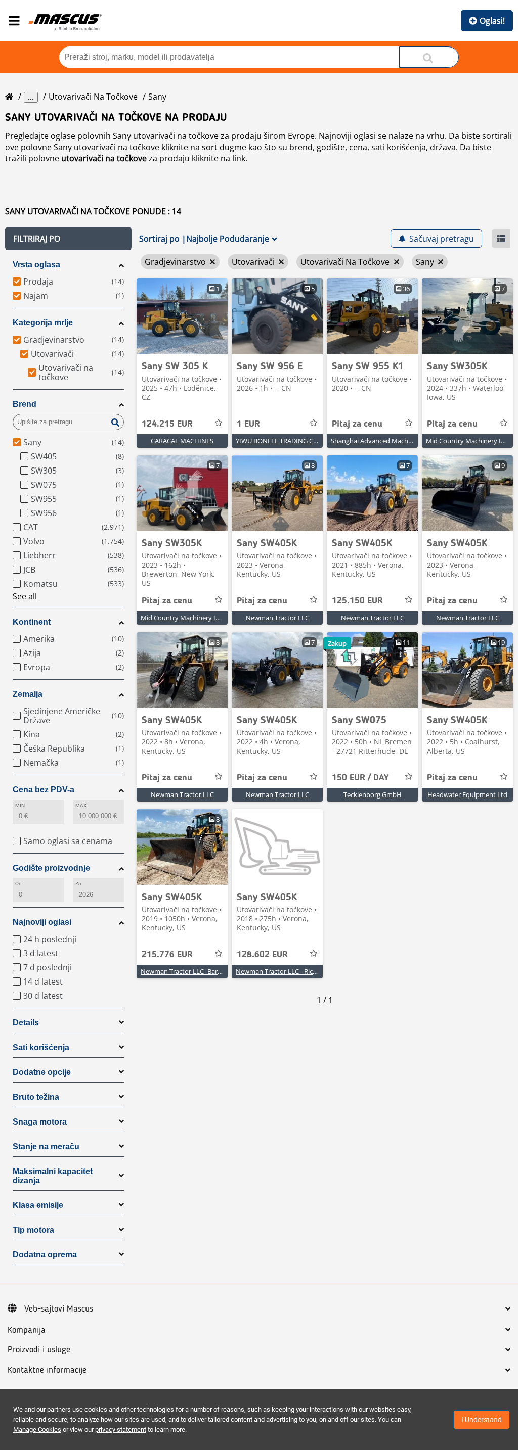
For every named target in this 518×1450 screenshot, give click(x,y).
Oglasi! (492, 20)
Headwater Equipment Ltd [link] (467, 794)
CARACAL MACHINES (182, 440)
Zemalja (27, 694)
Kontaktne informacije (47, 1370)
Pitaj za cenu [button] (357, 424)
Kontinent (32, 622)
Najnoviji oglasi (42, 922)
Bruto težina (36, 1097)
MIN (20, 805)
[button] (68, 238)
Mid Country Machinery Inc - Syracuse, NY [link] (203, 617)
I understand (481, 1420)
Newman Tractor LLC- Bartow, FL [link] (190, 971)
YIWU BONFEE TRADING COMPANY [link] (288, 440)
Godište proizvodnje (51, 868)
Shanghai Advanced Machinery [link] (377, 440)
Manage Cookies (37, 1429)
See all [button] (25, 596)
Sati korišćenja (41, 1047)
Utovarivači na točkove (93, 96)
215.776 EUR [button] (167, 954)
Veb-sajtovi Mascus (58, 1309)
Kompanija (27, 1330)
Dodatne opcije (42, 1072)
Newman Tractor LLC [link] (277, 617)
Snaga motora (40, 1121)
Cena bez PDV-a (43, 789)
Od (18, 883)
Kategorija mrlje (43, 322)
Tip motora (33, 1230)
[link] (182, 316)
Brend (24, 404)
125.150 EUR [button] (357, 600)
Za (78, 883)
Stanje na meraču (46, 1146)
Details (26, 1022)
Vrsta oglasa (36, 264)
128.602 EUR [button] (262, 954)
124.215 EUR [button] (167, 424)
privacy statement (120, 1429)
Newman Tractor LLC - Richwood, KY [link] (290, 971)
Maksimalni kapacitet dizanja (53, 1176)
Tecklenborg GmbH (372, 794)
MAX (81, 805)
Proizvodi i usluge (39, 1349)
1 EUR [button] (248, 424)
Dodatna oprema (45, 1254)
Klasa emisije (38, 1205)
